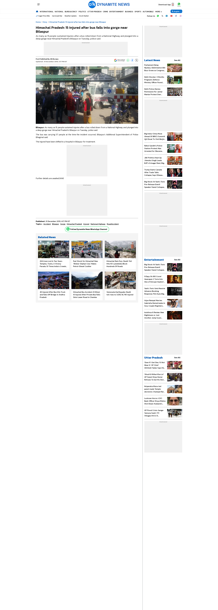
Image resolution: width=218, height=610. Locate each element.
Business (129, 11)
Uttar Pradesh (94, 11)
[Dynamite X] (162, 16)
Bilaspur (55, 224)
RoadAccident (113, 224)
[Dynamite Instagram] (180, 16)
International (46, 11)
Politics (82, 11)
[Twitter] (136, 60)
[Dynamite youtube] (171, 16)
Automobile (148, 11)
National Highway (98, 224)
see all (177, 60)
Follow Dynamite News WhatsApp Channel (88, 229)
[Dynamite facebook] (176, 16)
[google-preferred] (119, 60)
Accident (47, 224)
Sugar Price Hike (44, 16)
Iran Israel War (57, 16)
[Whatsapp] (68, 229)
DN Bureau (54, 59)
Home (38, 22)
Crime (105, 11)
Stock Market (84, 16)
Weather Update (71, 16)
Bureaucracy (71, 11)
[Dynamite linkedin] (167, 16)
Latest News (152, 60)
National (59, 11)
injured (86, 224)
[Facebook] (132, 60)
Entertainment (116, 11)
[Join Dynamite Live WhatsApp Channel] (158, 16)
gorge (62, 224)
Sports (138, 11)
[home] (37, 11)
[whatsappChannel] (179, 4)
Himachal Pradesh (74, 224)
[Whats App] (128, 60)
